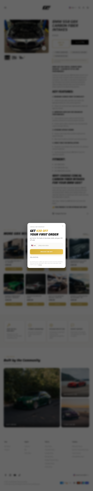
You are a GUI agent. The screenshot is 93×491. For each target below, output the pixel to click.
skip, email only (34, 257)
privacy (40, 265)
